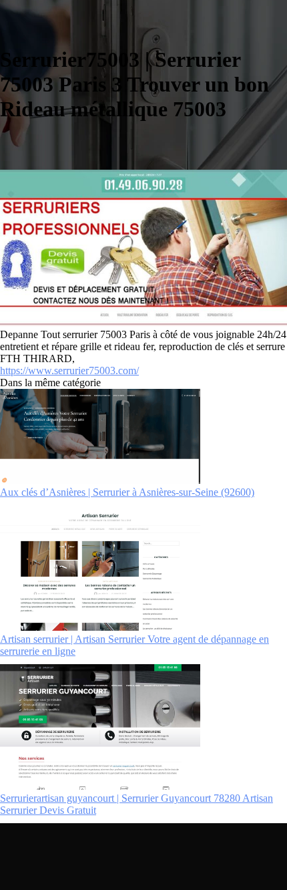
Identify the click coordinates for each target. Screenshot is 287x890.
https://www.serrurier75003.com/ (69, 370)
